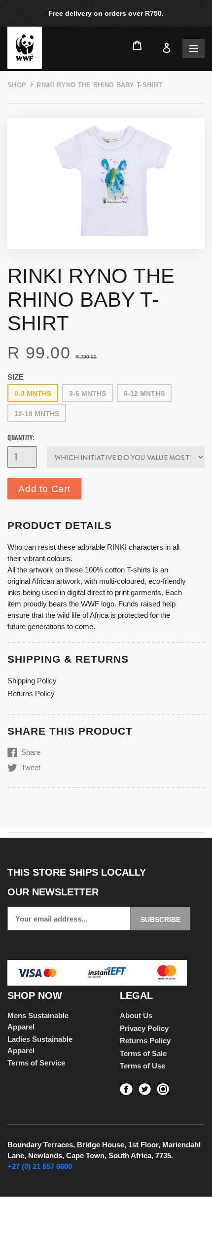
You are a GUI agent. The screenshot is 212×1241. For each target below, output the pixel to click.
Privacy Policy (144, 1028)
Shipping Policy (32, 680)
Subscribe (160, 919)
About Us (136, 1015)
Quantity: (20, 437)
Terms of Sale (143, 1053)
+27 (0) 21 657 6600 (39, 1166)
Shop (16, 85)
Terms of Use (142, 1066)
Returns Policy (31, 693)
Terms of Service (36, 1063)
